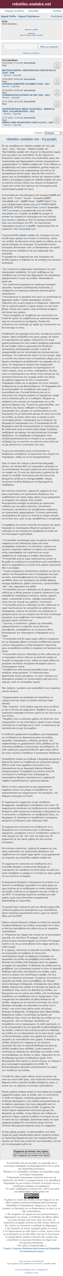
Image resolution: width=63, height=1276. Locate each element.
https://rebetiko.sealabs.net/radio (31, 35)
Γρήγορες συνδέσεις (14, 11)
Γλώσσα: (38, 133)
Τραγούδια (33, 11)
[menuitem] (29, 1272)
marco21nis (29, 63)
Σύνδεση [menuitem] (57, 11)
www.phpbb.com (10, 213)
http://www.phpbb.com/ (25, 229)
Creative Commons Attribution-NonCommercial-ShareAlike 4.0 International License (31, 1250)
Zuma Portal (39, 1261)
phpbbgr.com (43, 1270)
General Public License (35, 207)
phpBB (25, 1263)
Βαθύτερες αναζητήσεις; (31, 53)
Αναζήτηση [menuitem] (56, 16)
